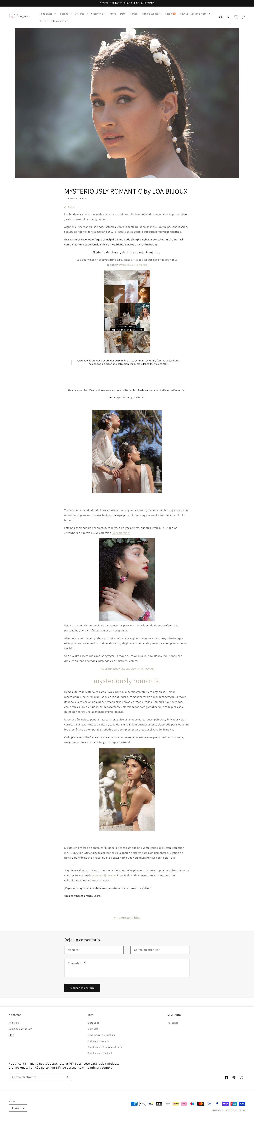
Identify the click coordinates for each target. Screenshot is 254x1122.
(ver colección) (121, 533)
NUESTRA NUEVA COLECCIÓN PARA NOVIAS (127, 669)
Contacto (93, 1028)
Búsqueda (93, 1022)
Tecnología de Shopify (236, 1110)
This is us (14, 1022)
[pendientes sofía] (127, 579)
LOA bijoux (222, 1110)
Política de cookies (98, 1040)
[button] (47, 13)
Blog (11, 1034)
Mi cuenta (172, 1022)
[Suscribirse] (67, 1077)
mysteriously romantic (127, 680)
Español (16, 1107)
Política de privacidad (100, 1053)
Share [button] (71, 206)
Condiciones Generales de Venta (106, 1047)
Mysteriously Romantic (133, 265)
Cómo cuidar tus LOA (20, 1028)
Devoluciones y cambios (101, 1034)
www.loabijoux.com (104, 875)
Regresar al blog (129, 918)
